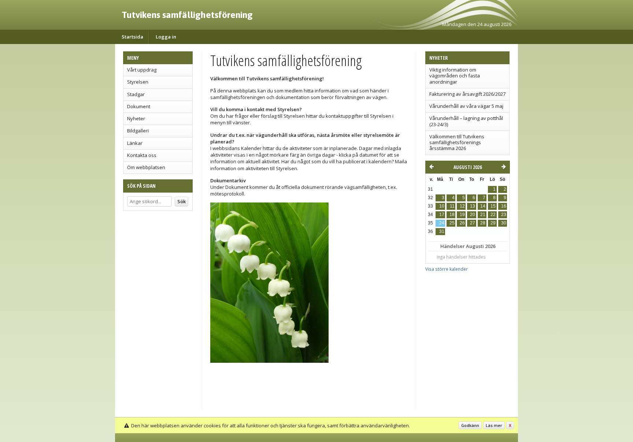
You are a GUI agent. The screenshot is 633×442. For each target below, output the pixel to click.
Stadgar (136, 94)
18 (452, 214)
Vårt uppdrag (141, 69)
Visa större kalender (446, 269)
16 (503, 206)
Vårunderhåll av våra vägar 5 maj (466, 106)
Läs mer (494, 425)
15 (493, 206)
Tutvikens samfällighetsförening (187, 15)
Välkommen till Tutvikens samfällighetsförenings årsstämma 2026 (456, 142)
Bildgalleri (138, 130)
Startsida (132, 36)
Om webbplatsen (146, 167)
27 (472, 223)
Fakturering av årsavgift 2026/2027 (467, 94)
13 (472, 206)
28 (482, 223)
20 (472, 214)
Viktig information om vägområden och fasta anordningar (454, 75)
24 (441, 223)
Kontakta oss (141, 155)
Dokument (138, 106)
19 (462, 214)
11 (452, 206)
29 (493, 223)
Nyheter (136, 118)
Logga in (166, 36)
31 (441, 231)
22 (493, 214)
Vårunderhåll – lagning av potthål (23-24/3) (466, 121)
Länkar (134, 143)
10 (441, 206)
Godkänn (470, 425)
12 (462, 206)
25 (452, 223)
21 (482, 214)
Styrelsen (137, 81)
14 (482, 206)
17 (441, 214)
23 (503, 214)
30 (503, 223)
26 (462, 223)
